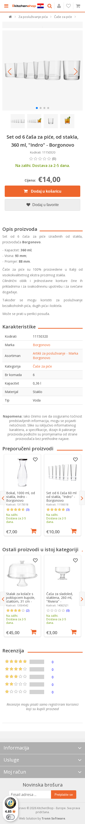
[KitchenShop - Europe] (24, 6)
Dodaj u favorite (45, 205)
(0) (67, 610)
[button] (9, 72)
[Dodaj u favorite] (35, 459)
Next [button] (82, 498)
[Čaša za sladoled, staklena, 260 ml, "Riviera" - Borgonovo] (62, 573)
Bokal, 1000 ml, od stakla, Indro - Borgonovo (20, 497)
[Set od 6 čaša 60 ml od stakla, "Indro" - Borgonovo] (62, 472)
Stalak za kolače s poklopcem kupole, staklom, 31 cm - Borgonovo (20, 599)
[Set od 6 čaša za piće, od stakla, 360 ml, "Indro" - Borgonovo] (42, 70)
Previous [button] (3, 498)
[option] (22, 495)
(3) (27, 509)
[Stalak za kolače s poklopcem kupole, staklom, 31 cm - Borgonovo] (22, 573)
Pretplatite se (64, 794)
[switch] (10, 817)
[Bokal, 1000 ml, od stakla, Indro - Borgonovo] (22, 472)
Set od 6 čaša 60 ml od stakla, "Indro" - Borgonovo (61, 497)
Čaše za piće (42, 366)
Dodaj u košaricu (45, 191)
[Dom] (10, 18)
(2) (27, 610)
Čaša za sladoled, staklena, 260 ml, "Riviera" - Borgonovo (59, 599)
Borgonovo (41, 345)
